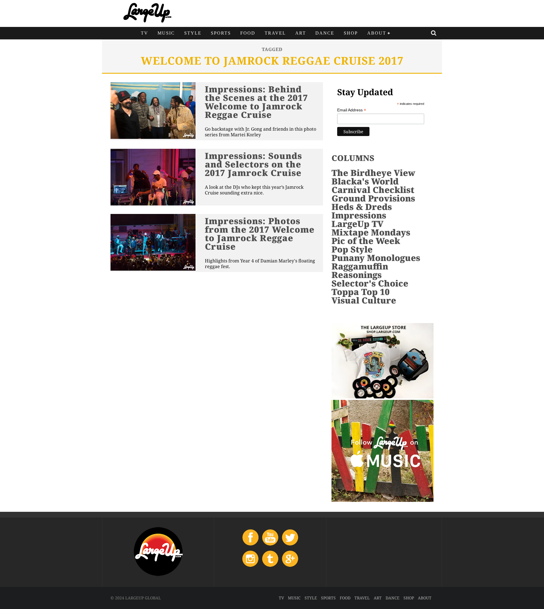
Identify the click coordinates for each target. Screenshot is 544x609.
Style (192, 33)
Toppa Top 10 (361, 292)
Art (300, 33)
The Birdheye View (373, 173)
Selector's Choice (370, 283)
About (376, 33)
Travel (275, 33)
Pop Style (352, 249)
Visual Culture (364, 300)
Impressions (359, 215)
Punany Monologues (376, 258)
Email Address (351, 110)
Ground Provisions (373, 198)
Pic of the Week (366, 241)
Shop (351, 33)
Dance (324, 33)
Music (166, 33)
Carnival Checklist (373, 190)
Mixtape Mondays (371, 232)
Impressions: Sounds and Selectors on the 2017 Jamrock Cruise (253, 164)
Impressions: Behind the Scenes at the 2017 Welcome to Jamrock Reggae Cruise (256, 101)
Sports (221, 33)
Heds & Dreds (362, 207)
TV (144, 33)
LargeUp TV (357, 224)
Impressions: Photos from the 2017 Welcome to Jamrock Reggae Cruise (259, 233)
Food (247, 33)
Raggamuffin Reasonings (360, 270)
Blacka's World (365, 181)
